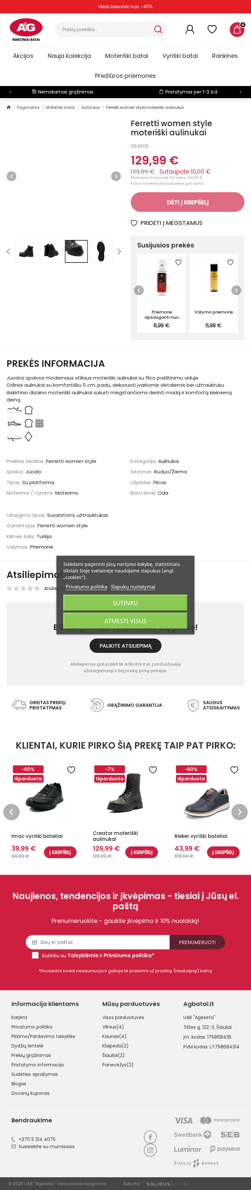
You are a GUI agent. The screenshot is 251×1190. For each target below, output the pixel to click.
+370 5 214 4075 (37, 1139)
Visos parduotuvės (123, 1017)
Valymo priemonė (213, 312)
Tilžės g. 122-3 (198, 1027)
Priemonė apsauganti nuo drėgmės (161, 314)
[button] (240, 92)
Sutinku (125, 603)
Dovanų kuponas (30, 1093)
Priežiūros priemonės (125, 76)
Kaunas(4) (114, 1036)
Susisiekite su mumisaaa (47, 1146)
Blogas (18, 1083)
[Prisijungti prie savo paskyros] (189, 29)
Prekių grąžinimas (31, 1055)
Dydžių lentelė (27, 1046)
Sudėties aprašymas (34, 1074)
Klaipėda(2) (115, 1046)
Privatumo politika (31, 1027)
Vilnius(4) (113, 1027)
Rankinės (225, 56)
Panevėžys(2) (118, 1065)
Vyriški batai (180, 56)
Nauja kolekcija (69, 56)
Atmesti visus (125, 621)
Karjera (19, 1017)
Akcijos (23, 56)
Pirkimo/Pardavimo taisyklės (43, 1036)
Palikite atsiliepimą (126, 646)
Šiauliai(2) (113, 1055)
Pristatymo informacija (37, 1065)
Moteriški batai (126, 56)
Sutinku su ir (98, 955)
